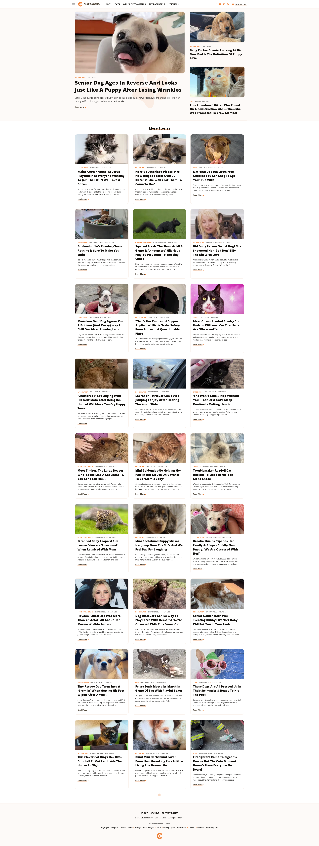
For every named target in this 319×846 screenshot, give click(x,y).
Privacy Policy (170, 813)
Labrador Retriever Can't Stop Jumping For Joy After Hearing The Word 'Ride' (157, 400)
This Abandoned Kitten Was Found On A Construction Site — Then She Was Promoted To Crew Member (215, 109)
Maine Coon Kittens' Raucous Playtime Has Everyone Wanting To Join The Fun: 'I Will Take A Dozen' (101, 178)
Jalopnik (114, 827)
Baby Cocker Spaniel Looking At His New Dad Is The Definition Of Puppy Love (216, 54)
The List (192, 827)
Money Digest (169, 827)
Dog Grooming (83, 682)
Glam (130, 827)
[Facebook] (216, 4)
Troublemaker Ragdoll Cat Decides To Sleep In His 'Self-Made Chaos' (213, 474)
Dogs (108, 4)
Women (200, 827)
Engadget (105, 827)
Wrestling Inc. (212, 827)
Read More (79, 107)
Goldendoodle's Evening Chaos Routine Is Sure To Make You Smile (100, 250)
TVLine (123, 827)
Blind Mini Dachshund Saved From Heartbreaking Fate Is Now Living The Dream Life (159, 761)
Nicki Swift (181, 827)
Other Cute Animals (134, 4)
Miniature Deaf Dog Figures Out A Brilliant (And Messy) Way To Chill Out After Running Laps (101, 325)
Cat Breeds (197, 467)
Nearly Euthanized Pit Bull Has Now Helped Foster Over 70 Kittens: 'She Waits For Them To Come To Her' (158, 178)
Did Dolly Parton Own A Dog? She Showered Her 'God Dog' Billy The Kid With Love (217, 250)
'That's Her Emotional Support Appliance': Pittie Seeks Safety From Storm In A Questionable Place (157, 327)
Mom (159, 827)
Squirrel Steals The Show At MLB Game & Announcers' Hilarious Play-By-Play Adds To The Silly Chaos (159, 252)
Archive (155, 813)
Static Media (146, 818)
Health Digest (149, 827)
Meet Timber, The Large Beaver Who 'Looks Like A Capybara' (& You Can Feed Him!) (101, 474)
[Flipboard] (224, 4)
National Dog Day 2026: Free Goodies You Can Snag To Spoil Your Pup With (215, 176)
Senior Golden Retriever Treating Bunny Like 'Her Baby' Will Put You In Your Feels (215, 620)
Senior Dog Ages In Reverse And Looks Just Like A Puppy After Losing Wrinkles (128, 86)
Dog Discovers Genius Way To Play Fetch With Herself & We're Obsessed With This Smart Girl (158, 620)
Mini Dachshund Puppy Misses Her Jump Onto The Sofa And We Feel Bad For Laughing (159, 545)
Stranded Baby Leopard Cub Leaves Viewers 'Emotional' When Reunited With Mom (98, 545)
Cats (117, 4)
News (195, 168)
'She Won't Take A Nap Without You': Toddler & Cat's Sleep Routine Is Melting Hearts (216, 400)
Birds (137, 682)
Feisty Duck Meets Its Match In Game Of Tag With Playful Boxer (158, 688)
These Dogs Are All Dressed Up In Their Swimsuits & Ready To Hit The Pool (217, 690)
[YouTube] (220, 4)
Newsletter (240, 4)
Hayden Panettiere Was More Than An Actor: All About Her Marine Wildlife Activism (99, 620)
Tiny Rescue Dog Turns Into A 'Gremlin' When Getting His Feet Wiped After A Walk (101, 690)
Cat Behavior (83, 168)
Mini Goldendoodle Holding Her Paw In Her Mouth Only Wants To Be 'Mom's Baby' (158, 474)
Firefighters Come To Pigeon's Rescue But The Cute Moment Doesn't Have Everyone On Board (215, 763)
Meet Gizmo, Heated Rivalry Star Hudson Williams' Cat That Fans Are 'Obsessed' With (217, 325)
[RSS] (228, 4)
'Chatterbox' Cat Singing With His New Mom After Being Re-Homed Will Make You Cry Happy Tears (102, 402)
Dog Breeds (79, 77)
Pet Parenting (157, 4)
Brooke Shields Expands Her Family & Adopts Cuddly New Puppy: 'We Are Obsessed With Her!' (215, 547)
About (144, 813)
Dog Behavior (83, 242)
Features (173, 4)
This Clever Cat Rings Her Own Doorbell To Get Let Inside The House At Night (100, 761)
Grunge (138, 827)
